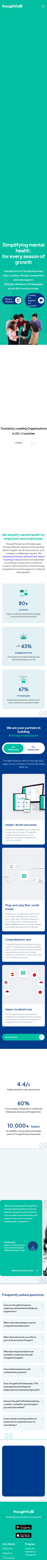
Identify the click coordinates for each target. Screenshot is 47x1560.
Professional (8, 1557)
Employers (7, 1548)
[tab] (14, 748)
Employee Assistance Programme (30, 1551)
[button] (43, 6)
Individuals (7, 1553)
